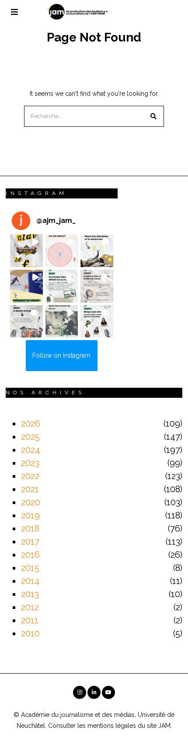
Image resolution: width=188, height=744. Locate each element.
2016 (30, 554)
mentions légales (111, 725)
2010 (30, 633)
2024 (30, 450)
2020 (30, 502)
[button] (153, 116)
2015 (30, 568)
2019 (30, 515)
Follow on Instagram (61, 355)
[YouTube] (108, 692)
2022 (30, 476)
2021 (30, 489)
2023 (30, 463)
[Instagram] (79, 692)
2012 (30, 607)
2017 (30, 541)
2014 (30, 581)
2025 (30, 436)
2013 (30, 594)
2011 (29, 620)
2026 (30, 423)
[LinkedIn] (94, 692)
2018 (30, 528)
